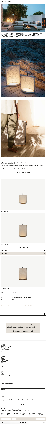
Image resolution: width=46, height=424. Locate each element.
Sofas (2, 371)
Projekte (3, 366)
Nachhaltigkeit (4, 361)
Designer (3, 358)
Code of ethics (23, 414)
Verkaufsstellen (4, 367)
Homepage (2, 341)
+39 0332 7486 (6, 347)
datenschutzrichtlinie (21, 399)
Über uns (3, 356)
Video (2, 364)
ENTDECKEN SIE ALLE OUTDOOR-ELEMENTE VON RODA (23, 331)
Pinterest (26, 410)
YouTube (9, 410)
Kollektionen (7, 341)
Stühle (2, 373)
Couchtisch (3, 377)
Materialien (3, 362)
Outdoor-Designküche (5, 379)
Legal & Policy (2, 414)
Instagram (4, 410)
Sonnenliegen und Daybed (6, 375)
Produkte (3, 354)
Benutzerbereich (4, 360)
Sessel (2, 372)
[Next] (34, 69)
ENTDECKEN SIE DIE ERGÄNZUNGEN (23, 172)
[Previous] (12, 69)
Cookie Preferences (40, 414)
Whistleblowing (17, 413)
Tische (2, 376)
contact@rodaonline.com (6, 348)
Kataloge (3, 363)
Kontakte (3, 359)
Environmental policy (31, 414)
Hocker (2, 374)
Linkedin (20, 410)
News (2, 357)
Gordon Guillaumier (7, 1)
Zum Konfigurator (5, 288)
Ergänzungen (4, 380)
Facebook (15, 410)
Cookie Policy (8, 414)
